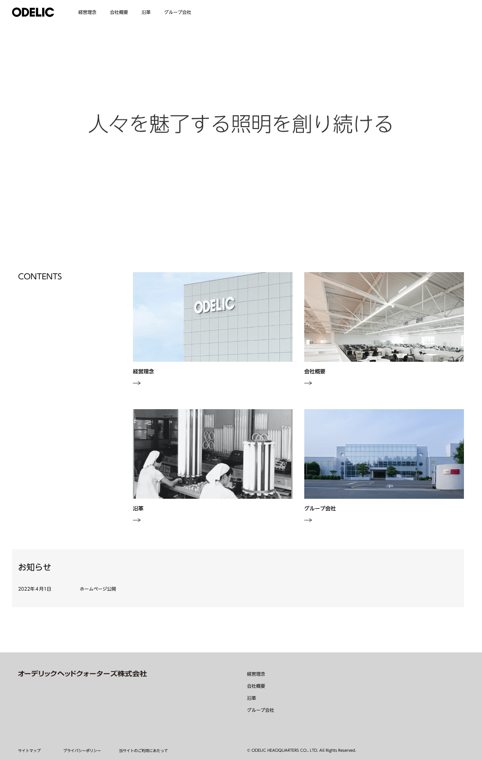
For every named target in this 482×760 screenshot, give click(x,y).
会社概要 (256, 686)
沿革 (251, 698)
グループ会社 (260, 710)
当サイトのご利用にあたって (143, 750)
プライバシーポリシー (82, 750)
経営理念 (87, 12)
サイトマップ (29, 750)
